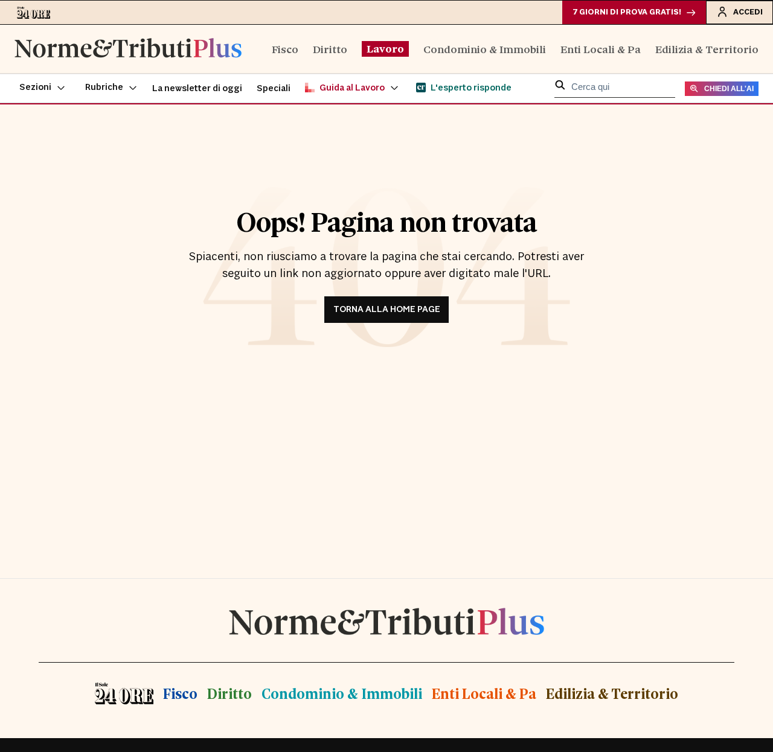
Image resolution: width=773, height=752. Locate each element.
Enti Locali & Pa (600, 48)
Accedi (748, 12)
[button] (42, 88)
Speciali (273, 88)
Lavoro (385, 48)
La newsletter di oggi (197, 88)
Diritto (330, 48)
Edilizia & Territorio (707, 48)
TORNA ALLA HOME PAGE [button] (386, 309)
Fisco (285, 48)
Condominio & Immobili (484, 48)
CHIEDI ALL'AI (729, 88)
